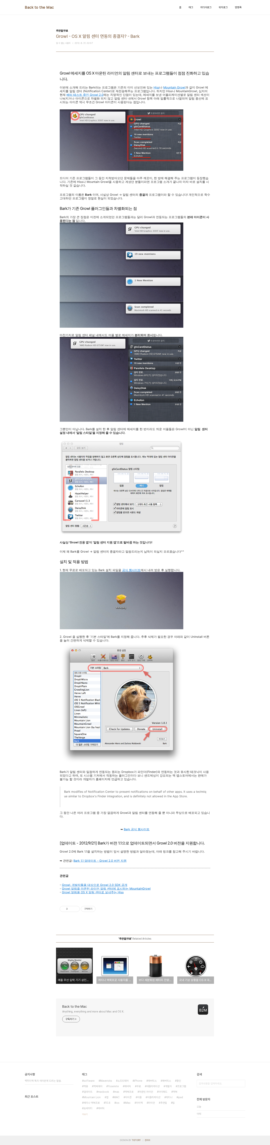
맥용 (86, 1086)
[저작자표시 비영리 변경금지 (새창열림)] (100, 908)
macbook (103, 1091)
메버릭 (101, 1108)
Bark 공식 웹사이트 (137, 829)
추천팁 (163, 1102)
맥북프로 (129, 1091)
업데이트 (88, 1091)
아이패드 (163, 1091)
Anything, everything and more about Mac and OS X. (93, 1011)
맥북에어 (97, 1086)
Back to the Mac (39, 7)
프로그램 (181, 1086)
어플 (139, 1097)
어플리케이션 (153, 1097)
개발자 (168, 1086)
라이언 (151, 1102)
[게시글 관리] (75, 909)
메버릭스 (152, 1080)
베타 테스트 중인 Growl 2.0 (84, 95)
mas (116, 1091)
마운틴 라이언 (146, 1091)
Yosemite (113, 1086)
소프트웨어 (123, 1080)
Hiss (156, 87)
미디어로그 (205, 7)
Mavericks (106, 1080)
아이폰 (128, 1097)
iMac (128, 1102)
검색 (241, 1083)
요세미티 (88, 1108)
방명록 (238, 7)
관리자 (147, 1140)
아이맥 (139, 1102)
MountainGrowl (140, 888)
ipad (180, 1097)
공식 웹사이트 (131, 570)
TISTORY (136, 1140)
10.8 (107, 1102)
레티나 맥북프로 (92, 1102)
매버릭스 (166, 1080)
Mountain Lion (92, 1097)
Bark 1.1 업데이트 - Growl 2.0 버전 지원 (100, 860)
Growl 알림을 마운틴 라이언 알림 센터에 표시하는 (95, 888)
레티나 (169, 1097)
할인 (179, 1080)
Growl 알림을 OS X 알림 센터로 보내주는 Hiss (93, 892)
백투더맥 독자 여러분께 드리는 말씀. (43, 1080)
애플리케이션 (153, 1086)
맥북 (175, 1091)
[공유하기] (71, 909)
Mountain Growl (174, 87)
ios (117, 1102)
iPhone (138, 1080)
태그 (191, 7)
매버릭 (127, 1086)
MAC (117, 1097)
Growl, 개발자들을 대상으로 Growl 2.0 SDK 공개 (94, 885)
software (89, 1080)
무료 (138, 1086)
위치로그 (223, 7)
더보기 (85, 1114)
